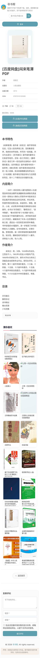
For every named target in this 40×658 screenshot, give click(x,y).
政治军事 (8, 315)
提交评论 (20, 634)
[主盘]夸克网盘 (21, 119)
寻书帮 (11, 4)
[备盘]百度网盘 (21, 126)
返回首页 (21, 576)
